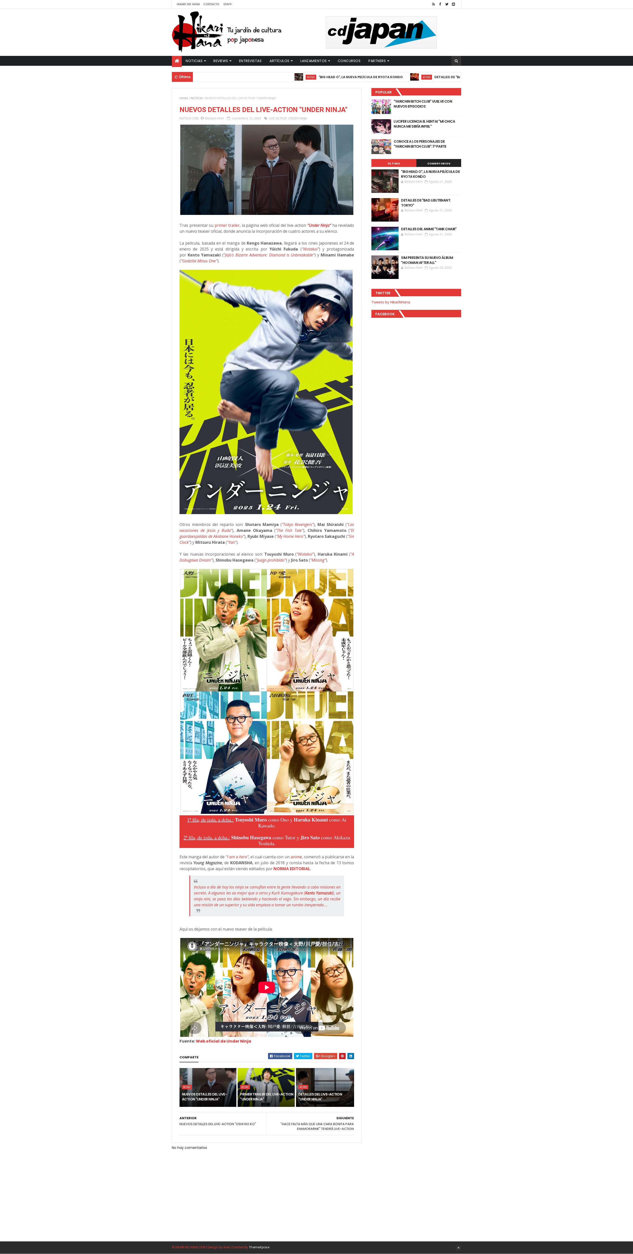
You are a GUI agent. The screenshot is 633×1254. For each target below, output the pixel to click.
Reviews (220, 60)
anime (296, 857)
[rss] (433, 4)
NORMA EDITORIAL (291, 868)
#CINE (261, 77)
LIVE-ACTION (278, 118)
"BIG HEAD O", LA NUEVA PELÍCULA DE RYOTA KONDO (311, 77)
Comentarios (439, 163)
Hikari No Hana (188, 4)
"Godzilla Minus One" (199, 261)
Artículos (280, 60)
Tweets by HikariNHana (390, 302)
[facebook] (440, 4)
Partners (377, 60)
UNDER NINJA (297, 118)
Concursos (349, 60)
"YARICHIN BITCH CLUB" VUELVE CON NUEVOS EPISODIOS (423, 104)
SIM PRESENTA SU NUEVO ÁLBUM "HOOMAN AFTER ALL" (427, 260)
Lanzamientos (313, 60)
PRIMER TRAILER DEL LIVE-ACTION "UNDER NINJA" (266, 1097)
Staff (227, 4)
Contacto (211, 4)
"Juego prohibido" (271, 560)
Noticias (194, 60)
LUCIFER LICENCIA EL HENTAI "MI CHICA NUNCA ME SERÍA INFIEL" (424, 124)
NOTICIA (197, 98)
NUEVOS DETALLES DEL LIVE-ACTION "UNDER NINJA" (204, 1097)
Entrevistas (250, 60)
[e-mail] (453, 4)
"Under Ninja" (319, 225)
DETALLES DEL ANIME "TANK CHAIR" (429, 229)
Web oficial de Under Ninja (223, 1041)
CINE (195, 118)
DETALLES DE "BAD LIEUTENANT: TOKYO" (416, 77)
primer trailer (227, 225)
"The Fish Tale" (289, 530)
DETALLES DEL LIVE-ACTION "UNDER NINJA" (320, 1097)
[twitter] (447, 4)
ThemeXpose (259, 1247)
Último (394, 163)
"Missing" (318, 560)
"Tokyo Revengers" (298, 524)
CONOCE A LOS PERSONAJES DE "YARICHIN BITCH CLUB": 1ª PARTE (420, 144)
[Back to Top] (458, 1248)
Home (184, 98)
